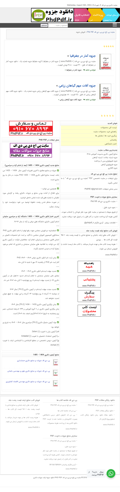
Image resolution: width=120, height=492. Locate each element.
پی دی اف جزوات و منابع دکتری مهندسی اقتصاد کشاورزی (28, 381)
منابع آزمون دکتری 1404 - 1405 (46, 354)
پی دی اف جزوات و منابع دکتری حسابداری (33, 360)
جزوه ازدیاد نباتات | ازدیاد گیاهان (104, 157)
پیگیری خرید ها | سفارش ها (106, 135)
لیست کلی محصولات (109, 127)
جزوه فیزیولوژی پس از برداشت (105, 160)
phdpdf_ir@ (89, 222)
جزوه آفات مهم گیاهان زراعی (77, 85)
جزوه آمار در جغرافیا (83, 55)
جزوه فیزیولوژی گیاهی (109, 164)
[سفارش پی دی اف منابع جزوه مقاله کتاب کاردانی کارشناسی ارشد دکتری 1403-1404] (31, 135)
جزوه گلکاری (112, 168)
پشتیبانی (113, 139)
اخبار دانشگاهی (111, 143)
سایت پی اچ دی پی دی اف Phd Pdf (101, 32)
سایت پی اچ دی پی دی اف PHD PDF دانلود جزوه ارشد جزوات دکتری (57, 477)
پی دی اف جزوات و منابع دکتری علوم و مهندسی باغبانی (28, 371)
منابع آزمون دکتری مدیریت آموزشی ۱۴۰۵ (102, 154)
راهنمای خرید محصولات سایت (105, 131)
